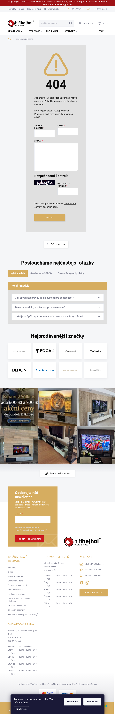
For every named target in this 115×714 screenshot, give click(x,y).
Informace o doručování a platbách (19, 599)
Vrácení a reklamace (17, 605)
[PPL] (67, 693)
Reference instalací (16, 589)
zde (25, 702)
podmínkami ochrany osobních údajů (31, 530)
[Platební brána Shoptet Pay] (47, 693)
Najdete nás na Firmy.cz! (50, 684)
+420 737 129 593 (93, 575)
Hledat (70, 23)
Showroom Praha (51, 9)
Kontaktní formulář (93, 593)
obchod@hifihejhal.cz (94, 564)
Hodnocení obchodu (17, 594)
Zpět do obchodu (58, 244)
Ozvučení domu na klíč (17, 585)
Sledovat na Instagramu (60, 473)
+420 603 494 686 (93, 570)
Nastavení (21, 709)
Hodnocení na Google (88, 684)
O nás (21, 9)
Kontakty (12, 9)
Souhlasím (92, 701)
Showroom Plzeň (34, 9)
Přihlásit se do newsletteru (29, 539)
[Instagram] (87, 582)
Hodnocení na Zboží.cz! (28, 684)
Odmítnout (72, 701)
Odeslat (49, 217)
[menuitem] (17, 31)
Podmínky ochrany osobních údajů (23, 614)
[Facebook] (82, 582)
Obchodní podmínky (16, 610)
